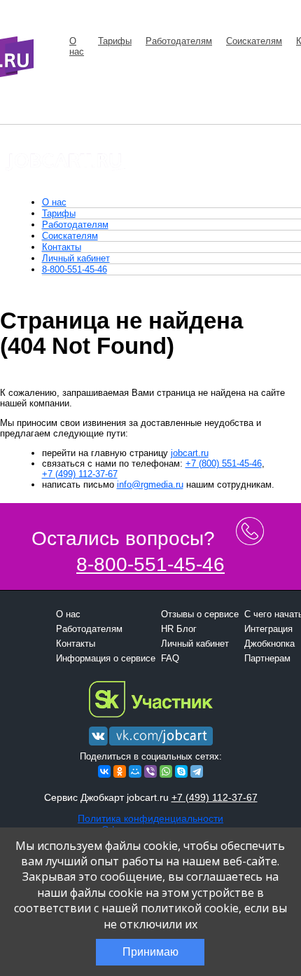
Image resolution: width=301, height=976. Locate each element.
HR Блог (179, 629)
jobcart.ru (190, 453)
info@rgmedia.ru (150, 484)
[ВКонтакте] (104, 771)
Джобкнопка (269, 643)
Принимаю (150, 952)
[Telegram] (196, 771)
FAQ (170, 658)
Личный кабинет (76, 258)
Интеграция (268, 629)
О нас (76, 46)
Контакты (61, 247)
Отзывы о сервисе (200, 614)
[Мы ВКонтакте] (151, 746)
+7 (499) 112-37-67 (80, 474)
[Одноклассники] (119, 771)
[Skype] (181, 771)
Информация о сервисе (105, 658)
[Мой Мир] (135, 771)
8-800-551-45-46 (74, 269)
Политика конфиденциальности (150, 818)
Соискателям (254, 41)
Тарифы (115, 41)
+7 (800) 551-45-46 (224, 463)
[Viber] (150, 771)
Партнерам (267, 658)
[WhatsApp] (166, 771)
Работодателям (179, 41)
